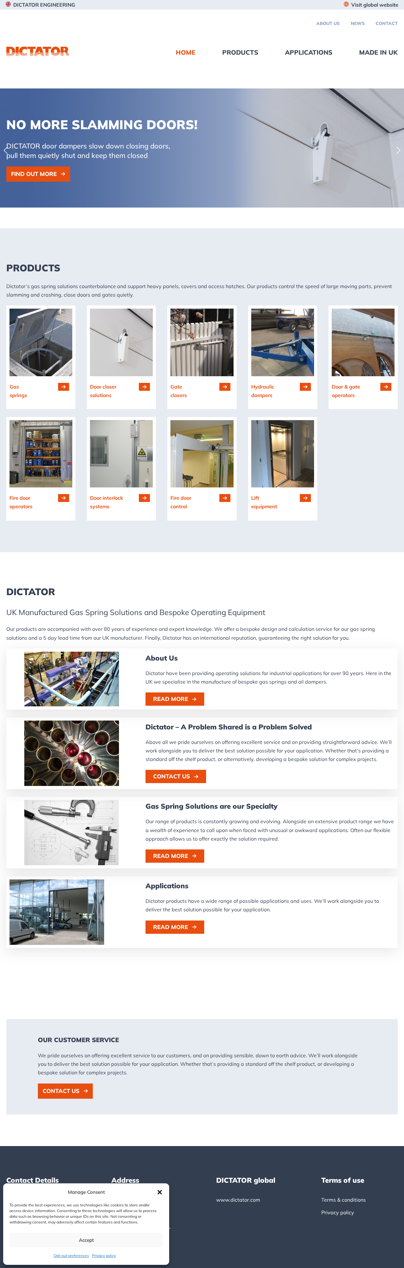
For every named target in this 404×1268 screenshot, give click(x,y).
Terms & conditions (343, 1200)
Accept (86, 1240)
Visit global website (374, 5)
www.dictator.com (238, 1200)
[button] (160, 1192)
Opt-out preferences (71, 1255)
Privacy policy (104, 1255)
